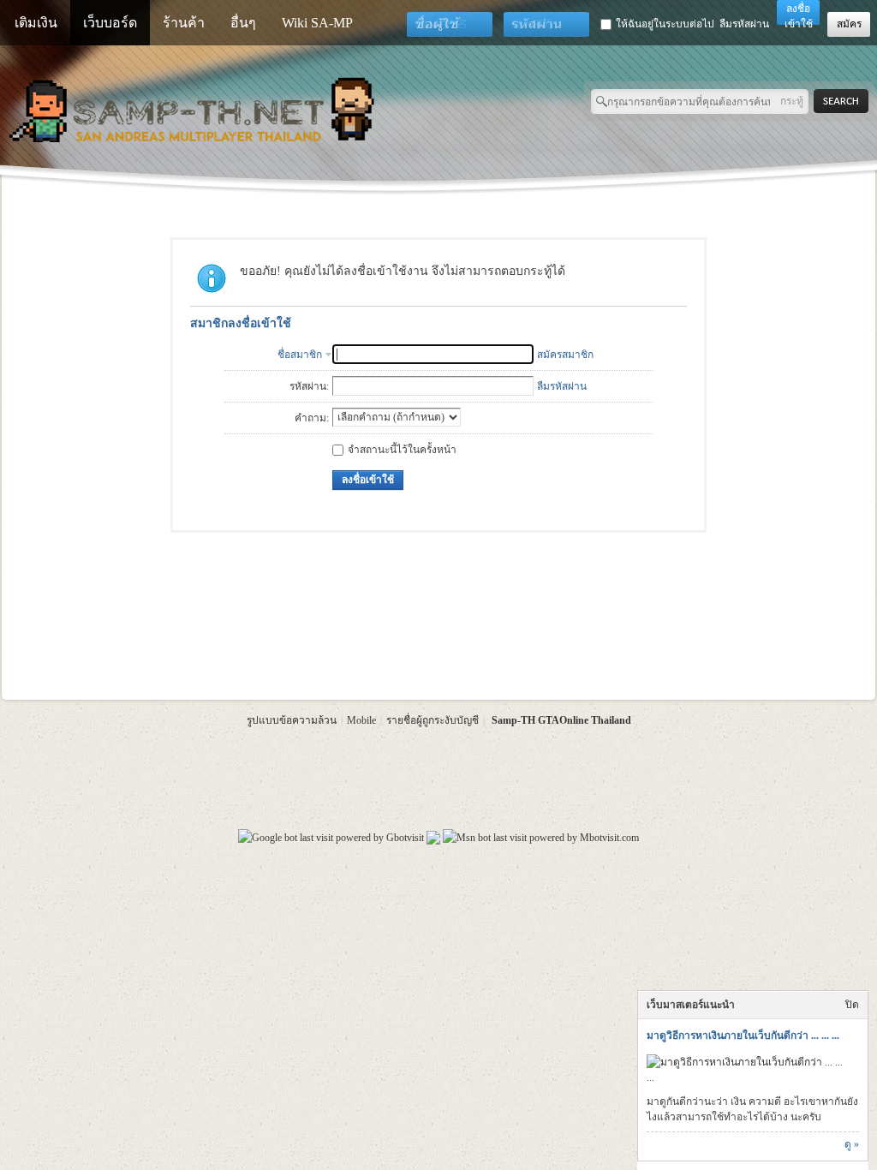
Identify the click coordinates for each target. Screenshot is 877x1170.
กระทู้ (791, 101)
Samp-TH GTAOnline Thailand (561, 720)
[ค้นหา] (846, 101)
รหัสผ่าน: (309, 386)
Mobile (361, 720)
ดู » (851, 1144)
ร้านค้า (184, 22)
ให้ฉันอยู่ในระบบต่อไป (665, 24)
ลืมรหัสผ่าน (744, 24)
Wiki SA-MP (317, 22)
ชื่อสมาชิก (299, 355)
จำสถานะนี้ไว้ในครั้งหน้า (402, 450)
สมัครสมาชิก (565, 355)
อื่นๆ (243, 22)
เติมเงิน (36, 22)
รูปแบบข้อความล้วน (292, 720)
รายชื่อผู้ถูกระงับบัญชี (432, 720)
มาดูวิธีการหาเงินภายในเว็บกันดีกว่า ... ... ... (743, 1036)
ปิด (852, 1005)
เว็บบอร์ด (110, 22)
